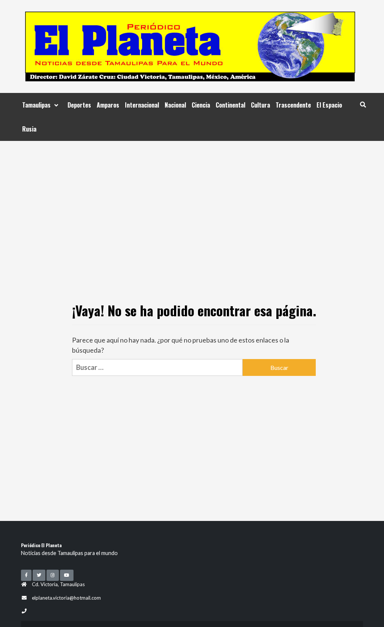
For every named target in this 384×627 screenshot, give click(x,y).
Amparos (108, 104)
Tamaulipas (36, 104)
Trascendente (293, 104)
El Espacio (329, 104)
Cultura (260, 104)
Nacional (175, 104)
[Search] (363, 104)
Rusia (29, 128)
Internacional (142, 104)
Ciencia (201, 104)
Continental (230, 104)
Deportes (79, 104)
